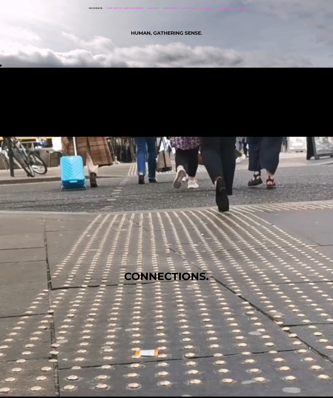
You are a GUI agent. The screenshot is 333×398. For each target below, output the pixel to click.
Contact (243, 8)
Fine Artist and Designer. (125, 8)
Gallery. (153, 8)
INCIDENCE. (96, 8)
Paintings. (170, 8)
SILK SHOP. (206, 8)
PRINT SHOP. (225, 8)
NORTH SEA (188, 8)
